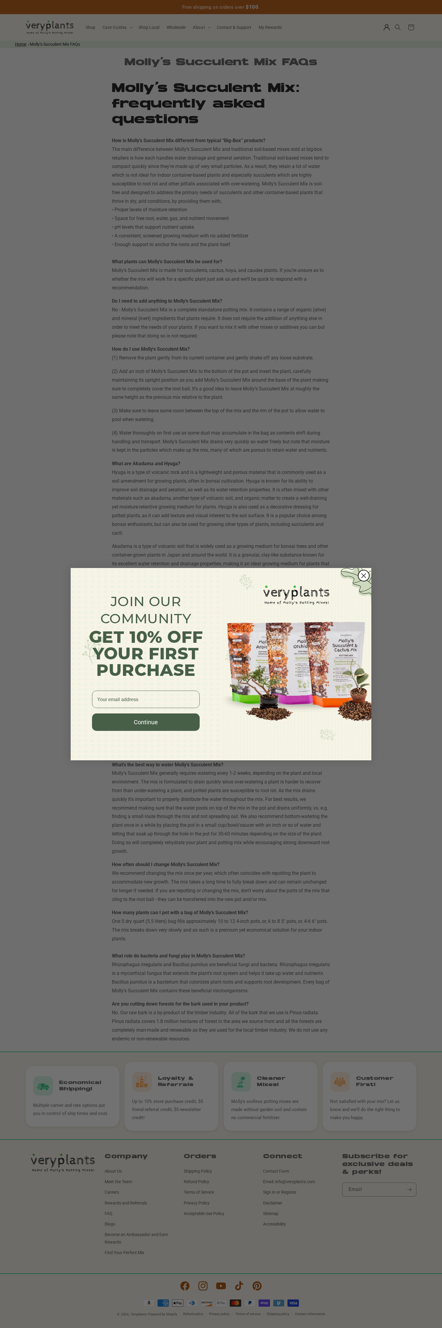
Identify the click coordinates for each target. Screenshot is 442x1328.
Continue (146, 722)
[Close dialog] (363, 575)
